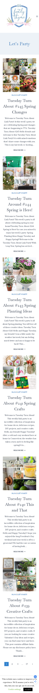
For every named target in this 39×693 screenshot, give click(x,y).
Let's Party (22, 95)
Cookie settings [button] (14, 689)
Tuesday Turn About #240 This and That (19, 504)
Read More (19, 150)
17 (27, 664)
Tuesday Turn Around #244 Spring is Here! (19, 204)
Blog (14, 95)
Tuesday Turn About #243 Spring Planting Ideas (19, 305)
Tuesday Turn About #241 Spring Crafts (19, 403)
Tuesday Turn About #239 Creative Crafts (19, 605)
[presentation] (19, 75)
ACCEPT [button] (28, 689)
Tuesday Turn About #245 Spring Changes (19, 106)
